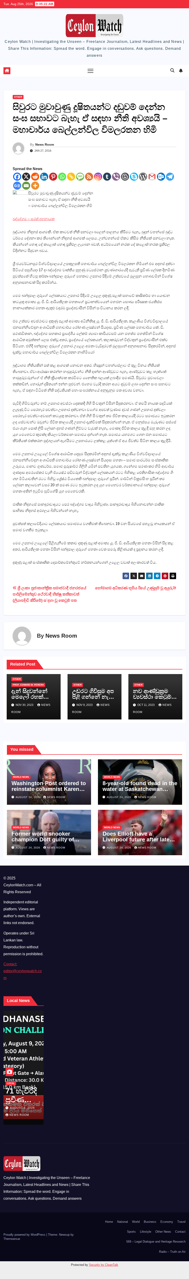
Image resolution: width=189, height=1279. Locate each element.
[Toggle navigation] (90, 70)
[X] (26, 177)
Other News (163, 1231)
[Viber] (116, 177)
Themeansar (11, 1239)
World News (21, 777)
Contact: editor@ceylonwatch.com (22, 971)
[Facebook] (17, 177)
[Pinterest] (53, 177)
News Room (44, 144)
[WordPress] (143, 177)
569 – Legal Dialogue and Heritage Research (156, 1241)
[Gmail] (152, 177)
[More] (35, 186)
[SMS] (80, 177)
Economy (166, 1221)
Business (150, 1221)
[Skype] (134, 177)
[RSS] (89, 177)
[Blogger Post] (125, 177)
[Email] (26, 186)
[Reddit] (35, 177)
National (122, 1221)
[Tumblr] (107, 177)
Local (11, 1083)
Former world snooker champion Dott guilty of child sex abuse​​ (43, 839)
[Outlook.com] (161, 177)
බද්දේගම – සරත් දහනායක (34, 219)
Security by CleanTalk (103, 1265)
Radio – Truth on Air (172, 1251)
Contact (180, 1231)
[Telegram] (170, 177)
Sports (131, 1231)
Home (109, 1221)
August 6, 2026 (22, 1107)
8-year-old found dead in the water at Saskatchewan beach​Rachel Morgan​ (140, 789)
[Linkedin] (44, 177)
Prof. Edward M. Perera (28, 685)
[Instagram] (98, 177)
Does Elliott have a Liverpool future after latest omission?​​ (138, 839)
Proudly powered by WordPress (24, 1234)
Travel (181, 1221)
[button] (172, 70)
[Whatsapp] (62, 177)
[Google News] (17, 186)
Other (18, 97)
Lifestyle (145, 1231)
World (136, 1221)
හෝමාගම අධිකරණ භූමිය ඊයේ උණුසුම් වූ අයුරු (133, 588)
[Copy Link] (71, 177)
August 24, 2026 (28, 797)
